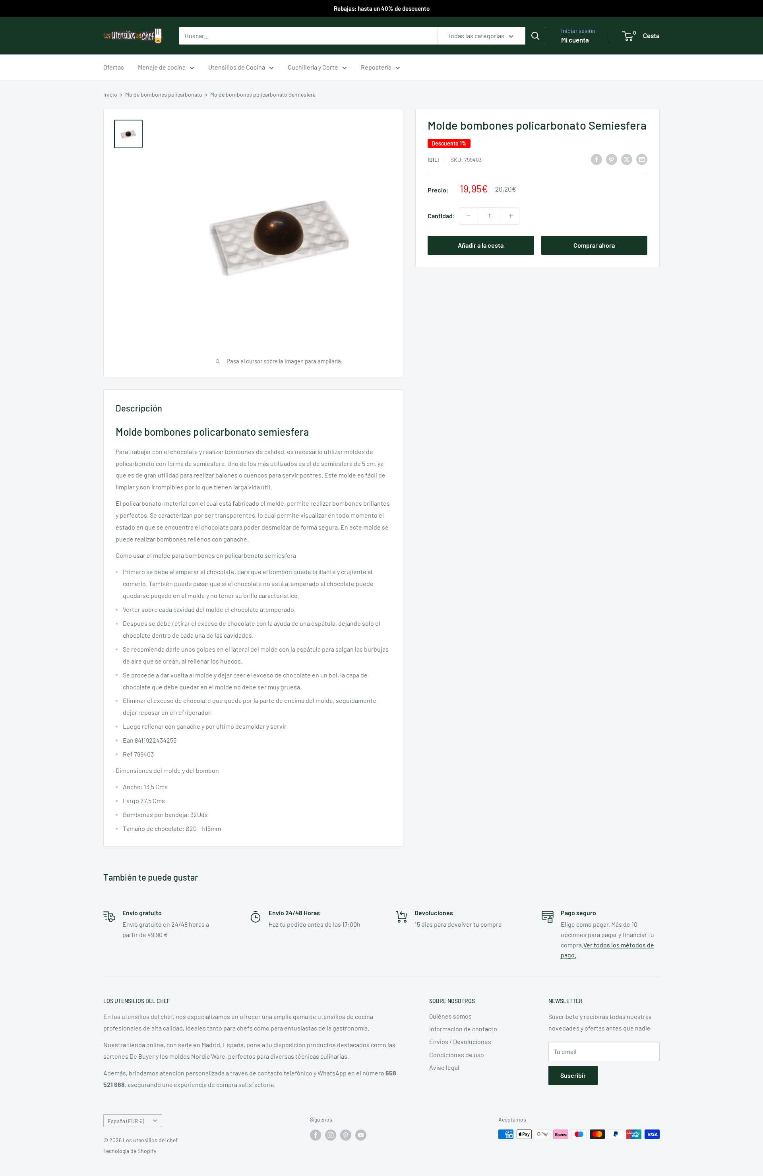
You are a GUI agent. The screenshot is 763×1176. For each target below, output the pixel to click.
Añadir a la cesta (481, 245)
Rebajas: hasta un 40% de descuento (382, 8)
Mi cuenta (575, 40)
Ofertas (113, 67)
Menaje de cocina (162, 67)
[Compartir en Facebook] (596, 159)
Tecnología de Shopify (129, 1150)
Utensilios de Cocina (236, 67)
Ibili (433, 159)
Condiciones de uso (456, 1054)
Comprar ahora (594, 245)
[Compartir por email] (641, 159)
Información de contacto (463, 1028)
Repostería (376, 67)
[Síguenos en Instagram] (330, 1135)
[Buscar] (535, 36)
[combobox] (308, 36)
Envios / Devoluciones (460, 1041)
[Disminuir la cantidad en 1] (468, 216)
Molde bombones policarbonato (163, 94)
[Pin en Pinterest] (611, 159)
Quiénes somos (450, 1016)
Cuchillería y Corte (313, 67)
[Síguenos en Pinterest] (345, 1135)
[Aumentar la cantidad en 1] (510, 216)
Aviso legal (444, 1067)
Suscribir (573, 1075)
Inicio (110, 94)
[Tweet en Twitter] (626, 159)
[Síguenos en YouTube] (360, 1135)
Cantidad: (441, 215)
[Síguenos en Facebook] (315, 1135)
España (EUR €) (126, 1121)
